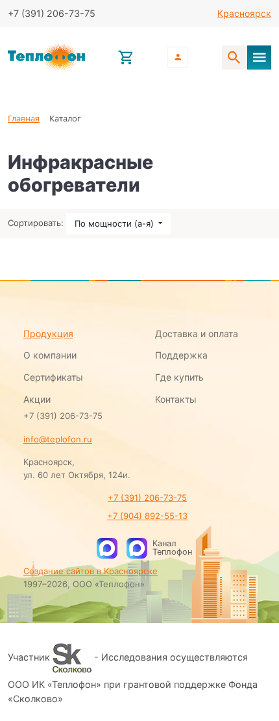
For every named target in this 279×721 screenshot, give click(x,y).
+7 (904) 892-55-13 (147, 516)
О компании (50, 354)
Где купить (179, 377)
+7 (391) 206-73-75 (147, 497)
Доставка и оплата (196, 333)
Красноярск (244, 13)
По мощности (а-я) (115, 223)
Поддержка (181, 354)
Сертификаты (53, 377)
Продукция (48, 333)
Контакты (176, 399)
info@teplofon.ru (57, 439)
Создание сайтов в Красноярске (90, 571)
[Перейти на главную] (46, 57)
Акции (37, 399)
